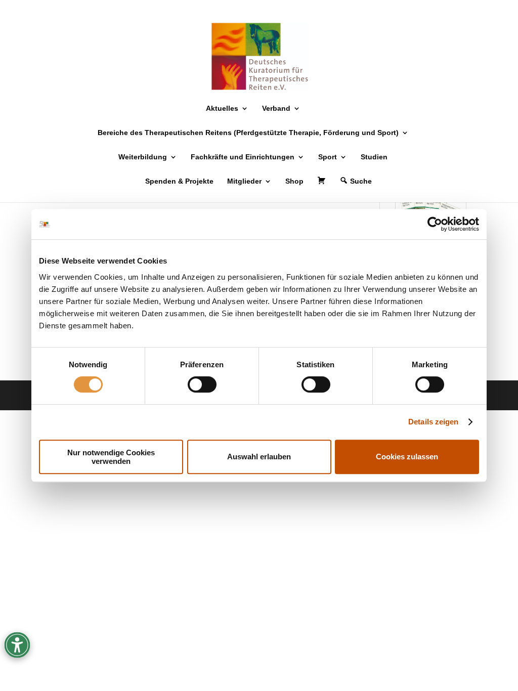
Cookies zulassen (407, 456)
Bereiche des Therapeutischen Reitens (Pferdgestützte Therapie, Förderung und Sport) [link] (248, 133)
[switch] (202, 384)
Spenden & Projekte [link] (179, 181)
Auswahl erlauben (259, 456)
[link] (435, 224)
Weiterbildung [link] (142, 157)
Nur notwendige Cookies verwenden (111, 456)
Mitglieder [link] (244, 181)
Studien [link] (374, 157)
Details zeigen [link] (433, 421)
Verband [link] (276, 108)
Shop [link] (294, 181)
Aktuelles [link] (222, 108)
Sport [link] (327, 157)
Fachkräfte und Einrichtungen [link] (242, 157)
